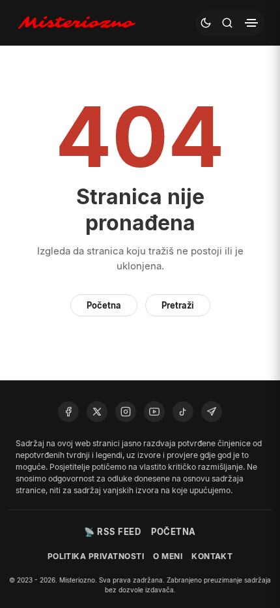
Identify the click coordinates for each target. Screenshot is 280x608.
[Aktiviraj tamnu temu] (206, 23)
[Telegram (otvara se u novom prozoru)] (211, 411)
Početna (104, 305)
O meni (167, 556)
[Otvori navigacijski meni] (251, 23)
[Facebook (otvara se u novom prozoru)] (68, 411)
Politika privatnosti (96, 556)
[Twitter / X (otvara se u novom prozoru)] (97, 411)
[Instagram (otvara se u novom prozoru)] (125, 411)
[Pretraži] (227, 23)
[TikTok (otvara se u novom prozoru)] (183, 411)
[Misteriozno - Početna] (79, 22)
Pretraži (177, 305)
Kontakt (211, 556)
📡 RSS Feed (112, 531)
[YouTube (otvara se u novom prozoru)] (154, 411)
